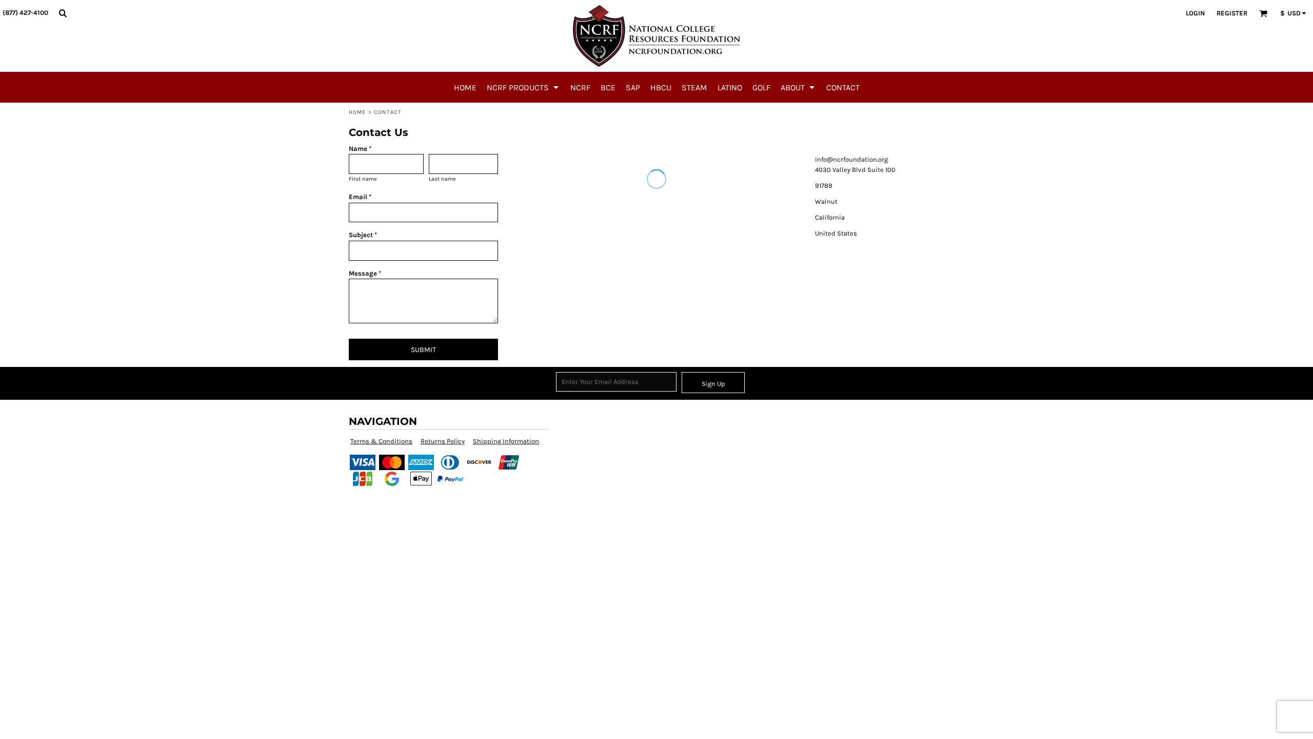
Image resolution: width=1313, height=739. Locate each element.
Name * (360, 148)
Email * (360, 197)
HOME (357, 112)
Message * (365, 273)
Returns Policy (443, 441)
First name (363, 179)
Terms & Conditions (381, 441)
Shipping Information (506, 441)
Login (1195, 13)
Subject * (363, 235)
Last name (442, 179)
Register (1232, 13)
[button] (62, 13)
